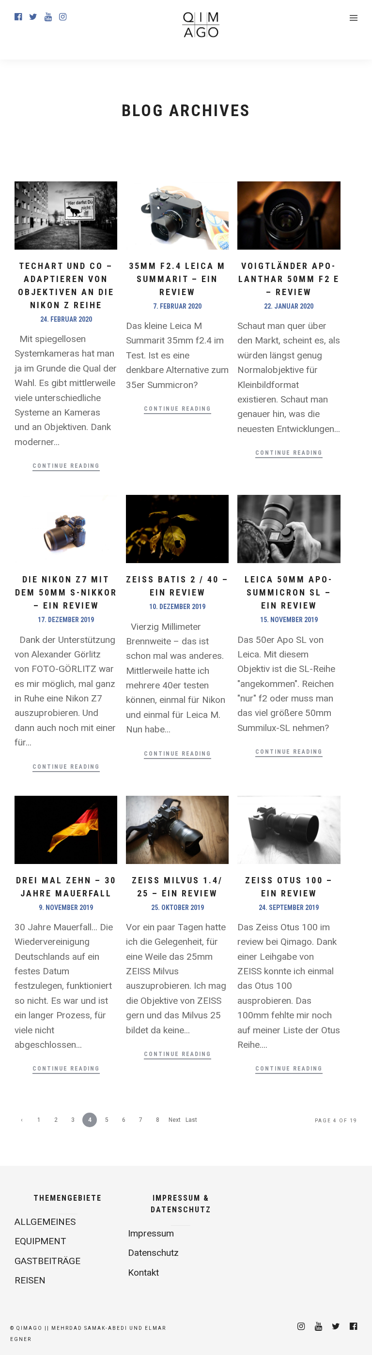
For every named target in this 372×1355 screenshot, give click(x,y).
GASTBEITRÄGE (47, 1260)
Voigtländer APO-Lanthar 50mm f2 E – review (289, 279)
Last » (191, 1122)
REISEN (30, 1280)
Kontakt (143, 1272)
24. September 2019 (289, 907)
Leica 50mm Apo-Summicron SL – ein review (289, 592)
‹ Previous (22, 1122)
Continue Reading (66, 465)
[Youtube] (48, 17)
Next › (175, 1122)
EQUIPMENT (40, 1241)
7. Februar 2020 (177, 306)
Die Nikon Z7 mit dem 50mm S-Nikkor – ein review (66, 592)
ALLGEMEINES (45, 1221)
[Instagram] (62, 17)
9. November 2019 (66, 907)
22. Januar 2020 (288, 306)
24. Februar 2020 (66, 319)
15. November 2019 (289, 620)
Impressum (151, 1233)
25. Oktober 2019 (177, 907)
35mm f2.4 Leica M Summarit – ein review (177, 279)
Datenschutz (153, 1252)
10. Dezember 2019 (177, 606)
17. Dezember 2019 (66, 620)
